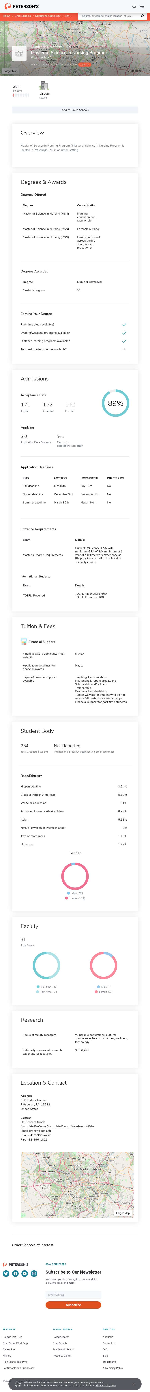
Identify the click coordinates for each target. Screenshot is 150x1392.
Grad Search (60, 1343)
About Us (108, 1337)
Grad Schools (23, 16)
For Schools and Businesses (18, 1368)
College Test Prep (12, 1337)
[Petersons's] (22, 6)
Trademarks (109, 1361)
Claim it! (84, 64)
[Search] (134, 6)
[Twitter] (6, 1273)
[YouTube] (24, 1273)
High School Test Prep (15, 1361)
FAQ (105, 1349)
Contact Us (109, 1343)
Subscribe (73, 1305)
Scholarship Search (63, 1349)
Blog (105, 1355)
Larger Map (10, 71)
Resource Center (62, 1355)
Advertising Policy (113, 1368)
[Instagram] (34, 1273)
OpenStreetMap (125, 22)
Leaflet (107, 22)
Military (7, 1355)
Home (6, 16)
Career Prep (9, 1349)
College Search (61, 1337)
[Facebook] (15, 1273)
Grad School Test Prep (15, 1343)
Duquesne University (48, 16)
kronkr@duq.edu (40, 1131)
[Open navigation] (141, 6)
